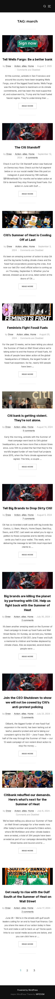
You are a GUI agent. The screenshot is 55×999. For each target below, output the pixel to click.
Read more (29, 106)
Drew (8, 66)
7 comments (29, 518)
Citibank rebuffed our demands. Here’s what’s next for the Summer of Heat (27, 799)
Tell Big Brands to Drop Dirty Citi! (27, 508)
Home (31, 66)
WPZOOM (40, 994)
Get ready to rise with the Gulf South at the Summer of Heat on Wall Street (27, 896)
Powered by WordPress (27, 990)
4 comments (32, 157)
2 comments (28, 620)
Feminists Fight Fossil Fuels (27, 328)
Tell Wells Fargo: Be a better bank (27, 59)
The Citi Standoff (27, 147)
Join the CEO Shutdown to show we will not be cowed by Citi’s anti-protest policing (27, 702)
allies (24, 66)
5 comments (29, 430)
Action (17, 66)
